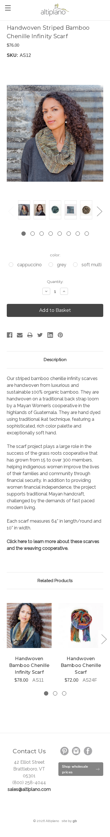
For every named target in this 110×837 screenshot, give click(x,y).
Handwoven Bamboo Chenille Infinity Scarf (29, 665)
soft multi (92, 264)
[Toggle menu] (8, 8)
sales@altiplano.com (29, 789)
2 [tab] (32, 233)
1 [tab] (23, 233)
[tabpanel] (24, 210)
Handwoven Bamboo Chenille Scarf (81, 665)
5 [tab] (60, 233)
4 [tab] (51, 233)
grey (61, 264)
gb (75, 821)
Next (99, 211)
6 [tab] (69, 233)
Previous (10, 211)
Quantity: (55, 281)
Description (55, 359)
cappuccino (29, 264)
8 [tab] (87, 233)
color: (55, 255)
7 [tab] (78, 233)
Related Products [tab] (55, 580)
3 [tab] (41, 233)
